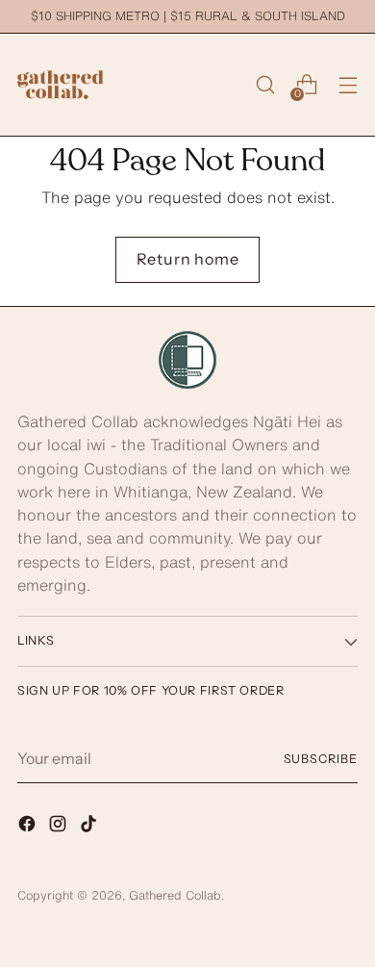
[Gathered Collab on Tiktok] (90, 826)
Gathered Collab (175, 895)
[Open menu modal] (347, 85)
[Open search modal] (265, 85)
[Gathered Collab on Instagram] (59, 826)
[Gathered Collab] (60, 84)
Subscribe (321, 758)
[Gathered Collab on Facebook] (28, 826)
